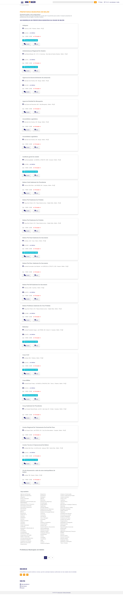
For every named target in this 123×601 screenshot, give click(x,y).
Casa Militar (26, 380)
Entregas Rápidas (44, 507)
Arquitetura (22, 500)
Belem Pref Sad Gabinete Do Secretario (35, 237)
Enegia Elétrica (43, 504)
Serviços (62, 534)
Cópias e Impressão (24, 536)
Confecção (22, 526)
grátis (118, 2)
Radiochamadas (64, 523)
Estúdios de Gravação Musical (47, 512)
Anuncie (22, 587)
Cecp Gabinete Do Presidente (32, 406)
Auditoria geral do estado (30, 156)
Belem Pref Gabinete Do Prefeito (33, 200)
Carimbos (22, 516)
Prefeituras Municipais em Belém (32, 550)
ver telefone (32, 33)
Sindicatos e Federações (66, 541)
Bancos (22, 511)
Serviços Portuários (64, 537)
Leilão (41, 540)
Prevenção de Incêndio (65, 515)
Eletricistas (42, 500)
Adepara (25, 25)
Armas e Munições (24, 498)
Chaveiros (22, 523)
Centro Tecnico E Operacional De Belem (35, 445)
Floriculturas (43, 516)
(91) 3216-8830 (27, 362)
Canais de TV (23, 514)
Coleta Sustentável (24, 525)
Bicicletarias (23, 513)
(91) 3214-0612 (27, 388)
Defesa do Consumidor (25, 542)
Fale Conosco (24, 586)
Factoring (42, 513)
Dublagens (42, 497)
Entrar (101, 2)
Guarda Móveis (43, 523)
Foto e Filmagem (44, 518)
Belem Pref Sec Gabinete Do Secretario (35, 263)
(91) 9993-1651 (27, 164)
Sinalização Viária (64, 540)
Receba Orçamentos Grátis (31, 40)
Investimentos (43, 534)
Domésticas (43, 495)
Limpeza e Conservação (65, 494)
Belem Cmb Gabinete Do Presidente (34, 182)
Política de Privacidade (67, 592)
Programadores (63, 521)
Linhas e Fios (63, 498)
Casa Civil (25, 355)
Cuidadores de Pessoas (25, 541)
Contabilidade (23, 532)
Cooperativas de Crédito (25, 535)
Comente (27, 44)
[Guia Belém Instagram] (27, 574)
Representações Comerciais (66, 526)
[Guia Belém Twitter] (24, 574)
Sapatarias (62, 529)
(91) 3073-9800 (27, 334)
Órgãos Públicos (64, 510)
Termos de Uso (59, 592)
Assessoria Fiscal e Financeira (27, 504)
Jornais (42, 535)
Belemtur (25, 327)
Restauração (63, 528)
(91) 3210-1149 (27, 33)
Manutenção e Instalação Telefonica (68, 504)
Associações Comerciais (25, 505)
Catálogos (22, 522)
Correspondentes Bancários (26, 538)
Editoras (42, 498)
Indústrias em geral (44, 529)
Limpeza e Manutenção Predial (67, 495)
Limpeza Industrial (64, 497)
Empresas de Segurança (46, 501)
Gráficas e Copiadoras (45, 522)
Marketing (62, 506)
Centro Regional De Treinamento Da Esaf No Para (38, 427)
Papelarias (62, 512)
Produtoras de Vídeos (65, 518)
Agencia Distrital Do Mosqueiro (32, 101)
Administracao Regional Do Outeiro (34, 51)
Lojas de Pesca (63, 501)
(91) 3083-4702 (27, 313)
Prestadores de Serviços (65, 513)
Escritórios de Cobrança (45, 510)
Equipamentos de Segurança (47, 509)
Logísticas (62, 500)
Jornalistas (42, 537)
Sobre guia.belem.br (25, 584)
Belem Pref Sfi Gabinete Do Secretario (35, 284)
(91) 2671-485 (27, 59)
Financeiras (43, 515)
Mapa (36, 44)
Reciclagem (63, 525)
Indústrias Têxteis (44, 531)
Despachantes (23, 544)
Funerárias (42, 519)
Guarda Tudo (43, 525)
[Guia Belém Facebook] (21, 574)
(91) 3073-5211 (27, 292)
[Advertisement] (50, 4)
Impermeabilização (44, 528)
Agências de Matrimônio (25, 495)
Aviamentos (23, 510)
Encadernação (43, 503)
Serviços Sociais (64, 538)
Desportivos (43, 494)
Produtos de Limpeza (65, 519)
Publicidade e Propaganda (66, 522)
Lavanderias (43, 538)
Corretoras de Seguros (25, 539)
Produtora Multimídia (65, 516)
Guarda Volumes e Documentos (47, 526)
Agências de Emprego (25, 494)
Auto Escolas (23, 508)
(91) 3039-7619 (27, 245)
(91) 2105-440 (27, 85)
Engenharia (43, 506)
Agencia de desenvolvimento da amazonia (36, 77)
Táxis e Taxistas (64, 543)
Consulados (23, 530)
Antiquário (22, 497)
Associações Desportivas (26, 507)
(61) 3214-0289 (27, 452)
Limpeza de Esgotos (45, 543)
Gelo (41, 521)
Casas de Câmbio (24, 520)
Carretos (22, 519)
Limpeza (42, 541)
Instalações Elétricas (45, 532)
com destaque (112, 2)
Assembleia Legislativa (30, 119)
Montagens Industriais (65, 509)
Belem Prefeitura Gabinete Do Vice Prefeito (36, 305)
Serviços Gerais (64, 535)
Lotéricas (62, 503)
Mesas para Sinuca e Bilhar (66, 507)
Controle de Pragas (24, 533)
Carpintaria (22, 517)
